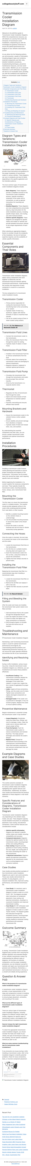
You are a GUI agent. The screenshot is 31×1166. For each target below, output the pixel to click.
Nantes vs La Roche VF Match (11, 1122)
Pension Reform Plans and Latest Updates (15, 1149)
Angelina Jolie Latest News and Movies (14, 1144)
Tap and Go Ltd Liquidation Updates (13, 1117)
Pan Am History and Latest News (12, 1139)
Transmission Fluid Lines (13, 92)
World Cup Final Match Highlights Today (14, 1134)
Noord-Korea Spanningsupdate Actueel (14, 1147)
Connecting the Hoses (12, 105)
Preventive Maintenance (13, 116)
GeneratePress (16, 1163)
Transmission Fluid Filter (13, 94)
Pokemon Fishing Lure (11, 1102)
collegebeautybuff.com (13, 4)
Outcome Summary (9, 129)
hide (18, 82)
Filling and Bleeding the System (15, 111)
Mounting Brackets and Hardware (15, 100)
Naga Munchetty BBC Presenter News (13, 1142)
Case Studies (10, 127)
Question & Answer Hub (10, 131)
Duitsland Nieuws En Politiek (10, 1131)
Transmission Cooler (11, 90)
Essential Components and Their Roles (14, 89)
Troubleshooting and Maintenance (13, 113)
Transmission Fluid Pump (13, 96)
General (6, 1099)
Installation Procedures (10, 101)
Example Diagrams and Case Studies (14, 118)
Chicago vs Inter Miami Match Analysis (14, 1119)
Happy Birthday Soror (10, 1104)
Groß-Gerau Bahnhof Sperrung (11, 1137)
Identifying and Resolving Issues (15, 114)
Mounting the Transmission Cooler (15, 103)
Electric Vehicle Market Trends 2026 (13, 1152)
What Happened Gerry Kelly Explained (13, 1124)
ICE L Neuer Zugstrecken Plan (11, 1155)
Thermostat (9, 98)
